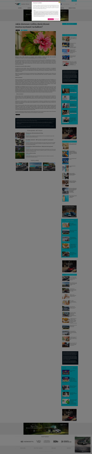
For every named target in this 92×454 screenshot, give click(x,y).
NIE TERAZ (56, 19)
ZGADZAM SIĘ (50, 19)
